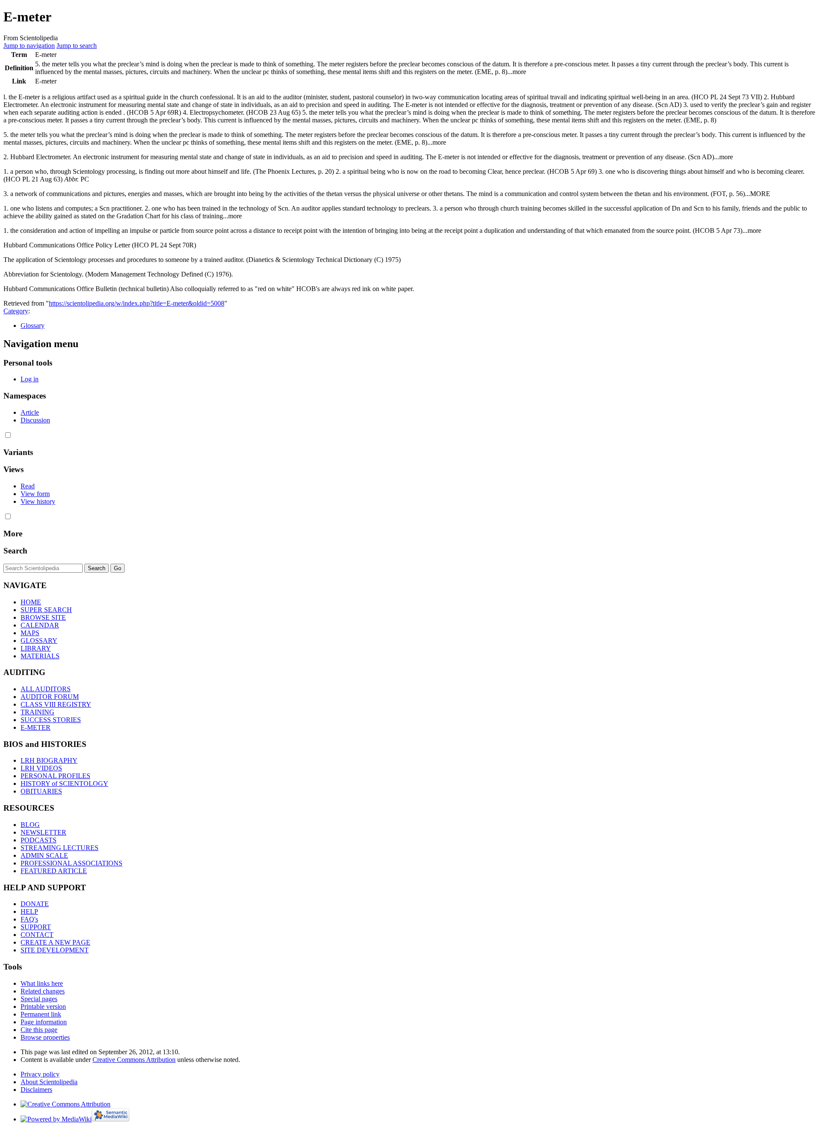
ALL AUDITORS (46, 689)
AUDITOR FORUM (50, 696)
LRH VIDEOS (41, 768)
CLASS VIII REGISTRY (56, 704)
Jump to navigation (29, 45)
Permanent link (41, 1014)
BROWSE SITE (43, 617)
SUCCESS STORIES (51, 719)
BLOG (30, 824)
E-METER (36, 727)
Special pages (39, 998)
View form (35, 493)
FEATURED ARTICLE (54, 870)
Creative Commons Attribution (134, 1059)
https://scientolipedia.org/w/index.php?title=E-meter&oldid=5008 (136, 303)
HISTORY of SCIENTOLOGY (64, 783)
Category (15, 311)
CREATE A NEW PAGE (55, 942)
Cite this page (39, 1029)
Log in (30, 379)
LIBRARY (36, 648)
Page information (44, 1022)
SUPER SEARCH (46, 609)
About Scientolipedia (49, 1081)
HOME (31, 602)
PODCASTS (39, 840)
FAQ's (29, 919)
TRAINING (37, 712)
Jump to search (77, 45)
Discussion (35, 420)
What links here (42, 983)
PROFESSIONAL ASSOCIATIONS (71, 863)
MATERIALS (40, 656)
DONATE (35, 903)
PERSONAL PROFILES (55, 775)
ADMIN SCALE (44, 855)
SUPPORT (36, 927)
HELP (29, 911)
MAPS (30, 632)
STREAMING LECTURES (59, 847)
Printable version (43, 1006)
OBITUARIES (41, 791)
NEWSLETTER (43, 832)
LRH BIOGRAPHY (49, 760)
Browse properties (45, 1037)
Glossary (33, 325)
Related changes (43, 991)
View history (38, 501)
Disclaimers (36, 1089)
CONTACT (37, 934)
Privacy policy (40, 1074)
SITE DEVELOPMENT (55, 950)
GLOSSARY (39, 640)
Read (28, 486)
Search (15, 550)
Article (30, 412)
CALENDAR (40, 625)
